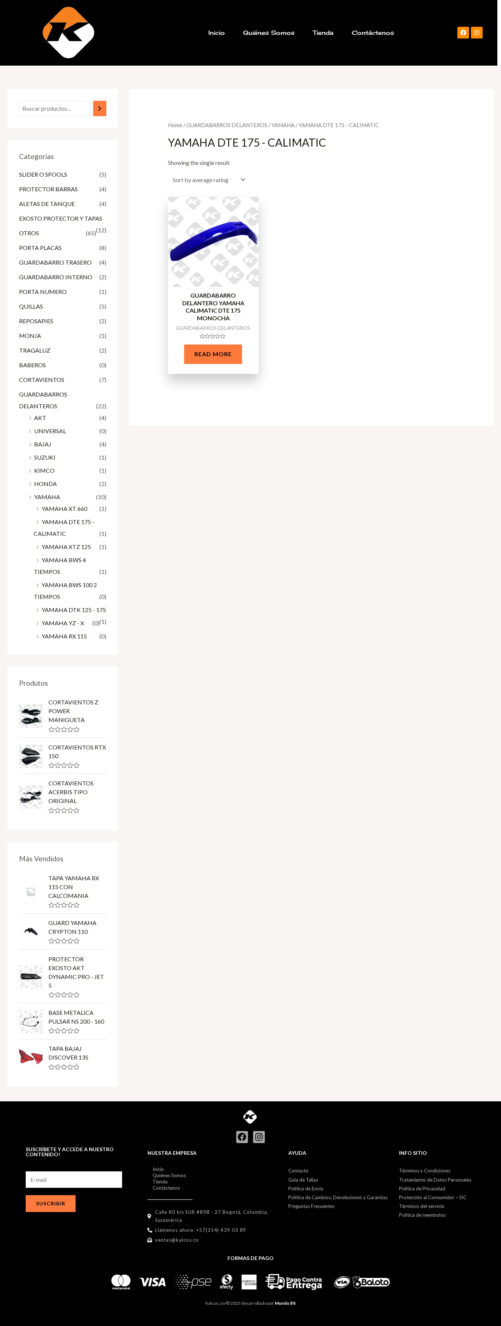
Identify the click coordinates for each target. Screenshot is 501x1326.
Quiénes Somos (269, 32)
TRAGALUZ (34, 350)
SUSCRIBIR (50, 1203)
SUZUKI (44, 457)
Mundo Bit (285, 1303)
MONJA (30, 335)
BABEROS (32, 364)
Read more (213, 353)
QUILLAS (31, 306)
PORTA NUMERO (43, 291)
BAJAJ (42, 444)
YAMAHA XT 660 (64, 508)
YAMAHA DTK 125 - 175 (73, 609)
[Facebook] (463, 32)
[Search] (99, 109)
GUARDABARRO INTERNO (55, 276)
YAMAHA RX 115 (64, 636)
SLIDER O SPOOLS (43, 174)
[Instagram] (477, 32)
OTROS (29, 232)
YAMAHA (47, 496)
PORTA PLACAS (40, 247)
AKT (40, 417)
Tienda (323, 32)
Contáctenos (373, 32)
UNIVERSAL (50, 430)
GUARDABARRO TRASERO (55, 262)
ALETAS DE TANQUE (47, 203)
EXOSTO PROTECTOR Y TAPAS (60, 218)
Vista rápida (213, 280)
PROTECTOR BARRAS (48, 188)
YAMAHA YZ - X (62, 622)
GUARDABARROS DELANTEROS (226, 125)
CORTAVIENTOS (41, 379)
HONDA (45, 483)
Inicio (216, 32)
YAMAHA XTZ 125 (66, 546)
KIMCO (44, 470)
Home (175, 125)
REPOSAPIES (36, 320)
